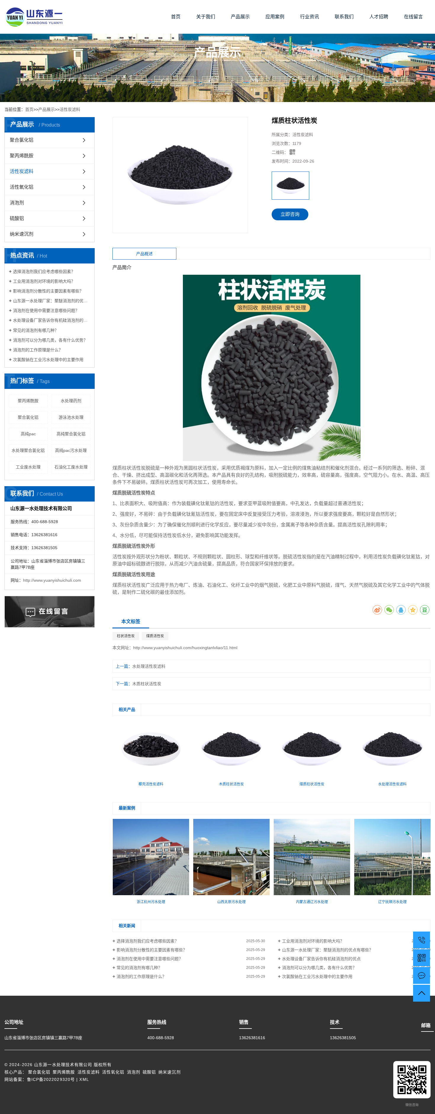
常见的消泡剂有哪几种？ (36, 330)
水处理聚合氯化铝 (28, 450)
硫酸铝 (17, 218)
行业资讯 (309, 16)
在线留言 (413, 16)
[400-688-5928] (421, 940)
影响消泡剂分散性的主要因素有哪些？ (48, 291)
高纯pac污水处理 (71, 450)
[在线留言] (421, 975)
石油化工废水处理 (71, 467)
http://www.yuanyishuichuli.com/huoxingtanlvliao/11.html (185, 647)
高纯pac (28, 433)
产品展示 (240, 16)
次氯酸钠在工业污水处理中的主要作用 (48, 359)
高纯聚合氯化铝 (71, 433)
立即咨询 (290, 214)
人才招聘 (378, 16)
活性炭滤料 (69, 109)
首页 (176, 16)
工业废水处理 (28, 467)
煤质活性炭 (155, 636)
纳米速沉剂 (21, 234)
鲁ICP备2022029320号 (51, 1079)
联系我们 (344, 16)
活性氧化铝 (21, 187)
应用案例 (274, 16)
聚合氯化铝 (21, 140)
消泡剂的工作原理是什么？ (38, 349)
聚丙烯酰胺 (21, 155)
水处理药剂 (71, 400)
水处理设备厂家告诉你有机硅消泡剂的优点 (51, 320)
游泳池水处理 (71, 417)
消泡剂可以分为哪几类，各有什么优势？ (50, 340)
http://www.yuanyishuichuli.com (52, 580)
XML (84, 1079)
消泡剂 (17, 202)
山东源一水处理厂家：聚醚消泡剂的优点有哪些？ (51, 300)
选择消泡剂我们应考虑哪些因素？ (44, 271)
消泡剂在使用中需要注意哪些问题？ (46, 310)
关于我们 (205, 16)
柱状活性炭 (126, 636)
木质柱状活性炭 (146, 683)
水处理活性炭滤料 (148, 666)
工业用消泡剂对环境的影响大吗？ (44, 281)
